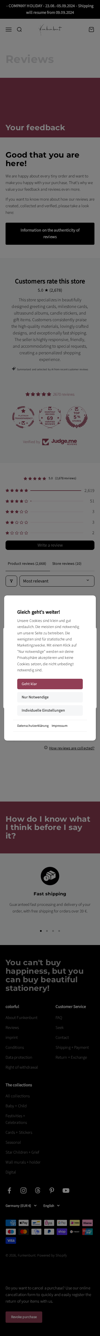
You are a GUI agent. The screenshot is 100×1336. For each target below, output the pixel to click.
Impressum (60, 725)
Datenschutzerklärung (33, 725)
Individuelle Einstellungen (43, 710)
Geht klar (29, 684)
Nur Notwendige (35, 697)
